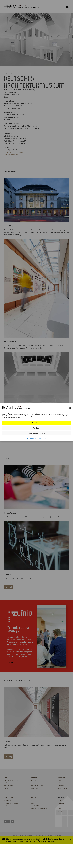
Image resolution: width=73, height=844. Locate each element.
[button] (70, 408)
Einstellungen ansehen (36, 433)
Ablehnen (36, 428)
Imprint (44, 438)
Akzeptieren (36, 423)
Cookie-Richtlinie (31, 438)
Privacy (39, 438)
